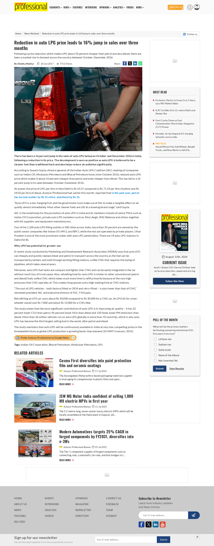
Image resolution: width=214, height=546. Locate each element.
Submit (160, 368)
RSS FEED (19, 521)
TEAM (109, 510)
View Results (176, 368)
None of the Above (168, 355)
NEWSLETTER (83, 510)
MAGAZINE (82, 504)
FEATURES (77, 7)
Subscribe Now (175, 281)
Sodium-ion (164, 344)
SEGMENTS (54, 7)
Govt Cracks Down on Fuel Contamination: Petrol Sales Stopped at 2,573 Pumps (174, 123)
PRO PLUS (176, 7)
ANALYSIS (118, 7)
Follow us (192, 34)
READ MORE (66, 384)
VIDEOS (130, 7)
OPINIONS (104, 7)
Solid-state (164, 349)
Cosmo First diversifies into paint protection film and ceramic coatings (95, 363)
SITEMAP (111, 515)
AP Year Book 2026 (156, 7)
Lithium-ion (164, 339)
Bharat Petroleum (59, 344)
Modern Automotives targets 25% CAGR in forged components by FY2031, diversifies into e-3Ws (96, 436)
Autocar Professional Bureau (77, 371)
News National (31, 33)
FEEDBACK (112, 504)
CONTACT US (113, 498)
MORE (139, 7)
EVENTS (49, 498)
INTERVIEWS (91, 7)
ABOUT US (20, 504)
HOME (18, 498)
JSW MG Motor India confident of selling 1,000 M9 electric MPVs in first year (96, 399)
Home (18, 33)
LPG (100, 344)
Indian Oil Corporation (34, 344)
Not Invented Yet (168, 360)
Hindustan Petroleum (84, 344)
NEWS (66, 7)
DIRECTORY (82, 515)
